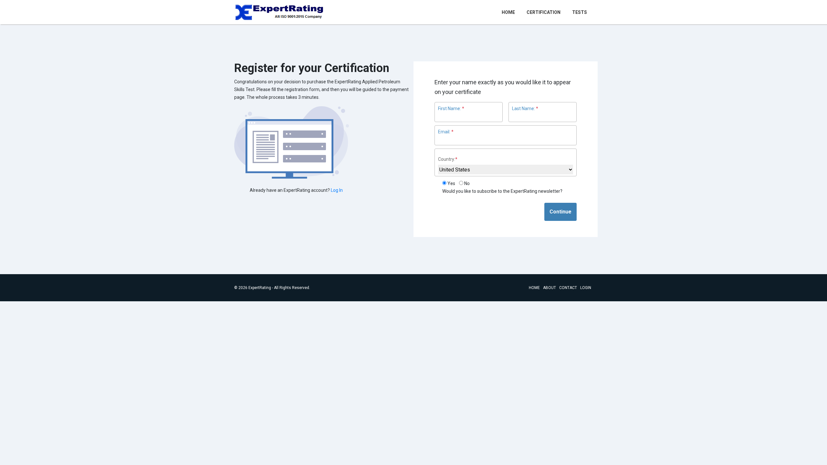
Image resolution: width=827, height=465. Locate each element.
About (549, 287)
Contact (568, 287)
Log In (337, 190)
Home (510, 12)
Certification (543, 12)
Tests (579, 12)
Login (585, 287)
